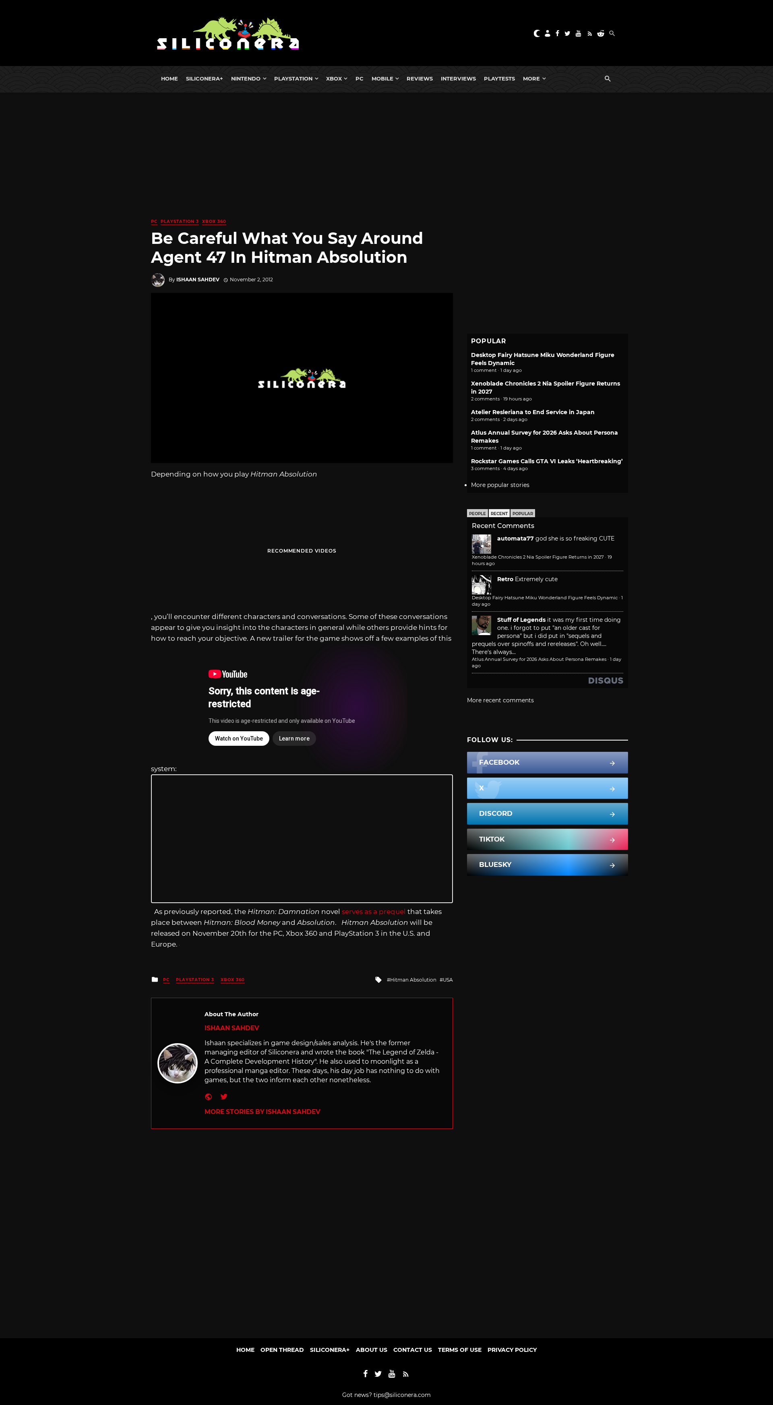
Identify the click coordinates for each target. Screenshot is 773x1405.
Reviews (420, 78)
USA (448, 980)
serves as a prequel (374, 912)
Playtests (499, 78)
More (531, 78)
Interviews (458, 78)
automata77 (515, 538)
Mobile (382, 78)
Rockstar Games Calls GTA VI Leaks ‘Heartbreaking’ (547, 461)
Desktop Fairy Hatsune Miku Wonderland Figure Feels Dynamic (545, 597)
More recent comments (500, 700)
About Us (371, 1349)
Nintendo (245, 78)
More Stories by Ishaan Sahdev (262, 1112)
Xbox (334, 78)
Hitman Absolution (413, 980)
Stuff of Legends (521, 619)
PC (359, 78)
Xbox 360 (214, 221)
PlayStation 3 (180, 221)
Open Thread (282, 1349)
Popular (523, 513)
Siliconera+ (204, 78)
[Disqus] (302, 1229)
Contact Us (412, 1349)
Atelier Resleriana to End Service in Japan (533, 412)
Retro (505, 579)
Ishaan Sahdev (197, 279)
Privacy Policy (512, 1349)
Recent (499, 513)
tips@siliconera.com (402, 1395)
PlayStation (293, 78)
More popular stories (500, 485)
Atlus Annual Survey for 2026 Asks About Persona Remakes (539, 659)
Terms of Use (460, 1349)
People (477, 513)
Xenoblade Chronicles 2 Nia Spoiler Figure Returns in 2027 (538, 557)
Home (169, 78)
